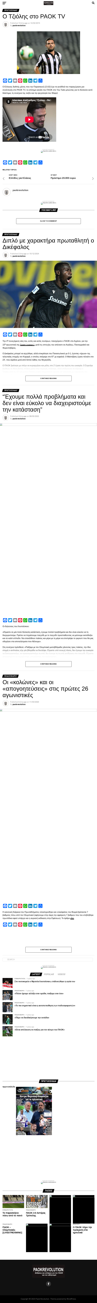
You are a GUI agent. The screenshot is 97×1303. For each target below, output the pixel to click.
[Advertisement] (48, 1058)
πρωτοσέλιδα (9, 1087)
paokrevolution (19, 25)
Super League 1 (27, 345)
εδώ (72, 918)
